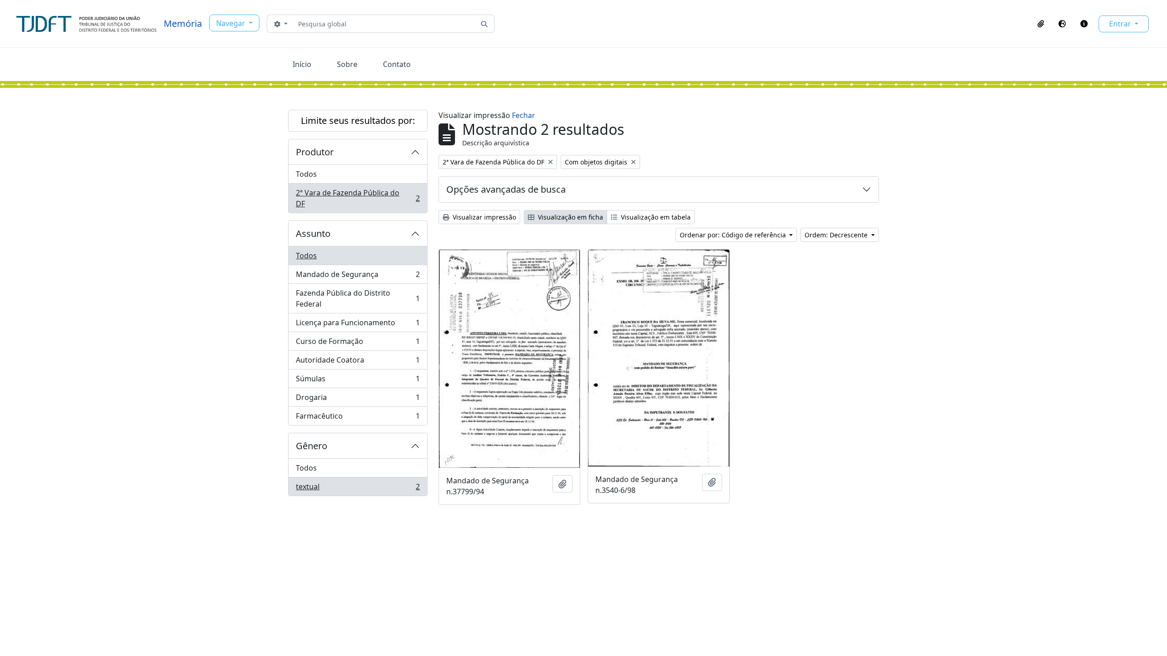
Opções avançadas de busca (506, 189)
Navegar (231, 23)
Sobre (347, 64)
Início (302, 64)
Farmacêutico (357, 418)
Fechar (523, 115)
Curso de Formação (357, 343)
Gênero (311, 446)
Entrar (1121, 24)
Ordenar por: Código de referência (734, 235)
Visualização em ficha (569, 217)
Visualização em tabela (655, 217)
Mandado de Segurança (357, 276)
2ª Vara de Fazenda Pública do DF (357, 198)
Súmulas (357, 381)
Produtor (315, 152)
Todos (306, 174)
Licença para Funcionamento (357, 325)
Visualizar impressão (483, 217)
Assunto (313, 233)
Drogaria (357, 399)
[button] (1040, 23)
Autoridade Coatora (357, 362)
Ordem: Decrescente (837, 235)
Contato (397, 64)
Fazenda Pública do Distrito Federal (357, 298)
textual (357, 489)
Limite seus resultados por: (358, 120)
